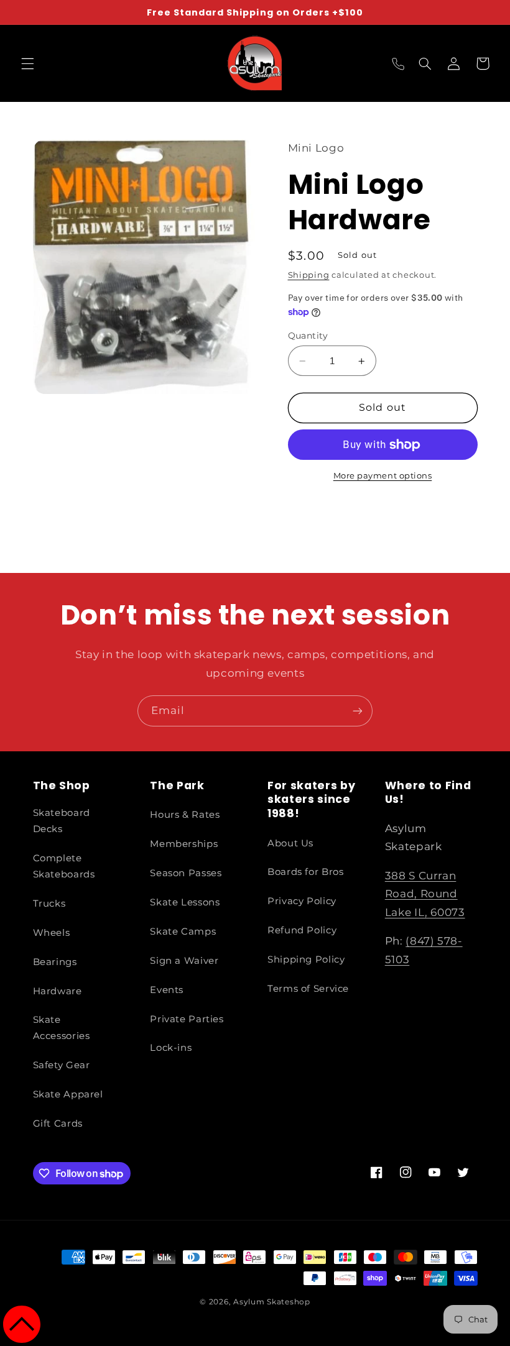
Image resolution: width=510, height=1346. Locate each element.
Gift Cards (58, 1123)
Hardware (57, 991)
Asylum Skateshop (271, 1302)
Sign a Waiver (184, 960)
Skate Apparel (68, 1094)
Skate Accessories (61, 1028)
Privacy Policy (301, 901)
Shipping (309, 275)
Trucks (49, 903)
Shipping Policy (306, 959)
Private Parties (186, 1019)
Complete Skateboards (64, 866)
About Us (290, 843)
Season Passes (185, 873)
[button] (27, 63)
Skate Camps (183, 931)
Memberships (184, 843)
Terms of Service (308, 988)
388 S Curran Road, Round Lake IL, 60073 (425, 893)
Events (166, 990)
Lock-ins (171, 1047)
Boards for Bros (305, 871)
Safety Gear (61, 1065)
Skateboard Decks (61, 821)
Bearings (55, 962)
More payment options (382, 475)
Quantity (308, 336)
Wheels (51, 932)
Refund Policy (301, 930)
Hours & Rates (185, 814)
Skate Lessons (185, 902)
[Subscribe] (357, 710)
